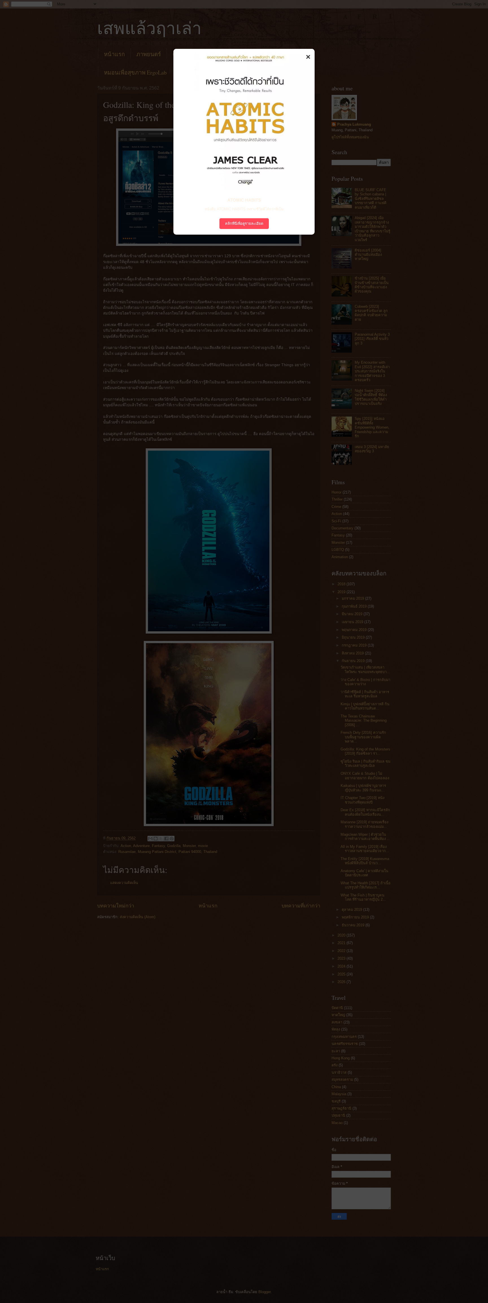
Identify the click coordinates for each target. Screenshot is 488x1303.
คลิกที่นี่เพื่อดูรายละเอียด (244, 223)
